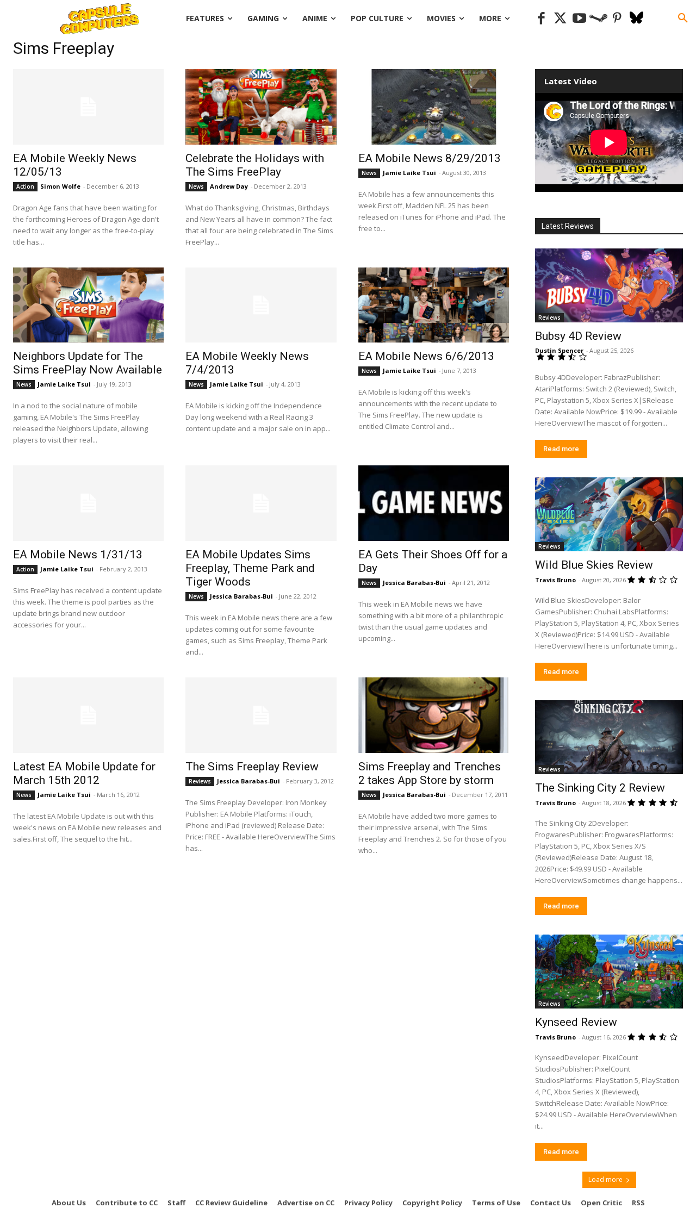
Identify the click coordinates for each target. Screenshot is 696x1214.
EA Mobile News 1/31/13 (77, 554)
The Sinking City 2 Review (600, 787)
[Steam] (598, 19)
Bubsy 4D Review (578, 336)
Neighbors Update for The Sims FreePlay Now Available (87, 363)
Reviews (200, 781)
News (196, 186)
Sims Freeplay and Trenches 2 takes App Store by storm (429, 773)
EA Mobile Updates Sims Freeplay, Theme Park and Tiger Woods (250, 568)
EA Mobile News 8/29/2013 (429, 158)
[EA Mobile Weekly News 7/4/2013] (260, 305)
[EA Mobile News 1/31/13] (88, 503)
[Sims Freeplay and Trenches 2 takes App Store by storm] (433, 715)
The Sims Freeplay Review (252, 766)
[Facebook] (541, 19)
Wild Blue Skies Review (594, 564)
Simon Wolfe (60, 186)
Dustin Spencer (559, 350)
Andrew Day (229, 186)
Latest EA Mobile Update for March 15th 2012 (84, 773)
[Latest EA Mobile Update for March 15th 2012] (88, 715)
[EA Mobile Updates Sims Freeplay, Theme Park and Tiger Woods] (260, 503)
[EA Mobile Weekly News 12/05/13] (88, 107)
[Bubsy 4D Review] (609, 285)
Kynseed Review (576, 1022)
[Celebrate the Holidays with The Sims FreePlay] (260, 107)
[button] (683, 18)
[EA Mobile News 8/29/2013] (433, 107)
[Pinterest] (617, 19)
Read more (561, 449)
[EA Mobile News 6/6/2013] (433, 305)
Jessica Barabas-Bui (241, 596)
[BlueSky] (636, 19)
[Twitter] (560, 19)
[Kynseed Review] (609, 971)
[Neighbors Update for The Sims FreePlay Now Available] (88, 305)
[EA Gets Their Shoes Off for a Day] (433, 503)
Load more (605, 1179)
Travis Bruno (555, 580)
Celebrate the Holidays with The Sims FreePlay (254, 165)
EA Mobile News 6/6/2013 (426, 356)
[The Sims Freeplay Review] (260, 715)
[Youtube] (579, 19)
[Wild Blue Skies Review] (609, 514)
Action (25, 186)
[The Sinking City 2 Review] (609, 737)
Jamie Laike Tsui (409, 173)
